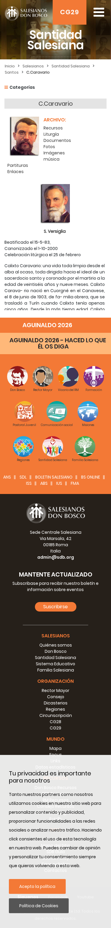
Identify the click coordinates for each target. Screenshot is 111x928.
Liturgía (51, 134)
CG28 (55, 722)
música (51, 159)
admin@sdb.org (55, 557)
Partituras (17, 165)
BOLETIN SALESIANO (54, 477)
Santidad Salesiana (71, 66)
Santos (12, 72)
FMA (75, 483)
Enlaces (15, 172)
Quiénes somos (55, 645)
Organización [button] (55, 681)
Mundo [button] (55, 739)
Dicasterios (55, 703)
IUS (59, 483)
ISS (29, 483)
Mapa (55, 748)
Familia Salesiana (55, 670)
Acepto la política (37, 886)
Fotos (49, 147)
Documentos (57, 140)
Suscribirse (55, 606)
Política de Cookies (38, 906)
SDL (23, 477)
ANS (7, 477)
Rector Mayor (55, 690)
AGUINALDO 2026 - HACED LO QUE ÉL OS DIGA (57, 343)
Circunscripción (55, 715)
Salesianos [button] (55, 635)
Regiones (55, 709)
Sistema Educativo (55, 664)
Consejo (55, 697)
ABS (44, 483)
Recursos (53, 128)
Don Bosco (56, 651)
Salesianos (33, 66)
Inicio (10, 66)
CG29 (69, 12)
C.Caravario (38, 72)
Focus (55, 755)
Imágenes (54, 153)
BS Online (90, 477)
